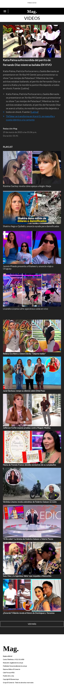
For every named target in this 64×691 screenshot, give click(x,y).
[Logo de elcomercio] (32, 12)
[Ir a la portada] (10, 649)
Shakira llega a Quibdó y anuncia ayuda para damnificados (31, 226)
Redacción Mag (10, 129)
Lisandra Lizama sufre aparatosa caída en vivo (25, 308)
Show (5, 56)
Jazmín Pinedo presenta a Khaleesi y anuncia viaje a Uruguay (28, 267)
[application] (32, 41)
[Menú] (5, 11)
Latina (34, 111)
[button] (32, 41)
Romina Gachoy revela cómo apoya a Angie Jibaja (27, 186)
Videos (32, 18)
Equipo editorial (7, 656)
